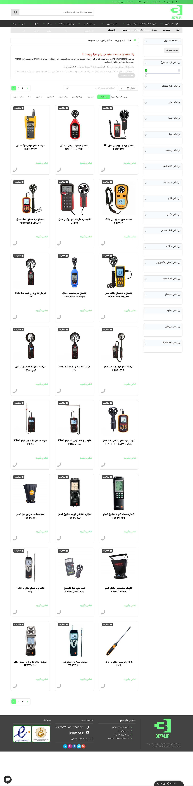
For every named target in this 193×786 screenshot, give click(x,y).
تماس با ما (156, 1)
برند (14, 23)
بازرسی (124, 30)
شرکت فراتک (157, 746)
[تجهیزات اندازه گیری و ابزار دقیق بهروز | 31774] (176, 12)
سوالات (130, 1)
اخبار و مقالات (142, 1)
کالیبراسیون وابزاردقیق (111, 24)
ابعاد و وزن (49, 24)
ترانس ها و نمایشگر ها (66, 24)
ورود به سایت (117, 1)
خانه (176, 1)
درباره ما (167, 1)
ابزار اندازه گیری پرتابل (171, 24)
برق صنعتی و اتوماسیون (89, 24)
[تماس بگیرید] (103, 170)
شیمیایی (166, 30)
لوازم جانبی (36, 24)
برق (177, 30)
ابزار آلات (23, 24)
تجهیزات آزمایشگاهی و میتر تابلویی (141, 24)
